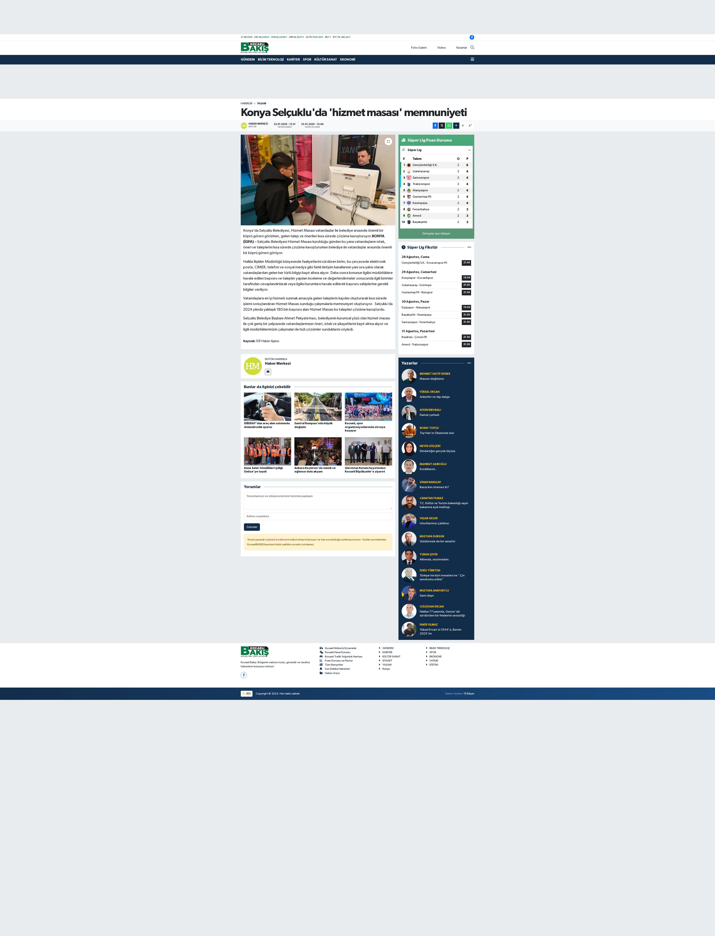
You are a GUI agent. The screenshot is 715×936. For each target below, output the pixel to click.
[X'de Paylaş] (442, 126)
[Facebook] (244, 675)
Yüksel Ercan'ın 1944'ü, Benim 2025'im (440, 631)
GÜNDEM (248, 59)
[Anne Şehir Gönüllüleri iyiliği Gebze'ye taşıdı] (267, 451)
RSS (248, 693)
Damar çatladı (429, 415)
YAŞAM (261, 103)
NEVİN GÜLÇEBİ (430, 446)
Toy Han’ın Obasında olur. (437, 433)
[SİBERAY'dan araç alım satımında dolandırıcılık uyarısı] (267, 406)
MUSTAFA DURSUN (432, 536)
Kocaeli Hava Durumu (337, 652)
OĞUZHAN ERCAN (432, 606)
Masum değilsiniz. (432, 378)
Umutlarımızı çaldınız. (435, 523)
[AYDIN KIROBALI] (409, 412)
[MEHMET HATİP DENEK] (409, 376)
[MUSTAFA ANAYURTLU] (409, 593)
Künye (386, 668)
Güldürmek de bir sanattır (437, 541)
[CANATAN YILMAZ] (409, 502)
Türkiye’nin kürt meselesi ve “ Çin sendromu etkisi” (442, 577)
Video (441, 47)
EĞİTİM (434, 664)
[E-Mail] (268, 372)
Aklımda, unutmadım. (434, 559)
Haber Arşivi (332, 673)
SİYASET (387, 660)
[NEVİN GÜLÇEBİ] (409, 448)
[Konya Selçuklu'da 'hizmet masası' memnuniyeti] (318, 180)
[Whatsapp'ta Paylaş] (449, 126)
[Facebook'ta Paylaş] (435, 126)
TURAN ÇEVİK (429, 554)
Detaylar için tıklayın (436, 233)
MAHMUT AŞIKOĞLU (433, 464)
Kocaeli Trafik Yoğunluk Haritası (343, 656)
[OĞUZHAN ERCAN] (409, 611)
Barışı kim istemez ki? (434, 487)
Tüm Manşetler (334, 664)
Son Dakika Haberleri (337, 668)
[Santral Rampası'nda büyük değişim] (318, 406)
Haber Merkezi (278, 363)
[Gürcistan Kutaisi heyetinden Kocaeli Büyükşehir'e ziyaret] (368, 451)
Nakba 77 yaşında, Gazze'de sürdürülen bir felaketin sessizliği (442, 613)
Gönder (252, 527)
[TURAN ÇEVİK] (409, 557)
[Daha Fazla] (456, 126)
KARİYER (293, 59)
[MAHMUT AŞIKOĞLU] (409, 466)
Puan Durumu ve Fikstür (339, 660)
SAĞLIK (434, 660)
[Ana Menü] (472, 59)
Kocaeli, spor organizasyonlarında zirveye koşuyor (365, 427)
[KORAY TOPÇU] (409, 430)
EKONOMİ (347, 59)
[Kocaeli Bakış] (255, 48)
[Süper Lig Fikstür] (469, 247)
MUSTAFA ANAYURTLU (434, 590)
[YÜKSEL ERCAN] (409, 394)
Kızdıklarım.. (428, 469)
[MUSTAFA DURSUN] (409, 538)
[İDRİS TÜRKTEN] (409, 575)
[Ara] (472, 47)
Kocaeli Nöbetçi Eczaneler (341, 648)
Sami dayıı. (427, 595)
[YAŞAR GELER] (409, 520)
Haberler (246, 103)
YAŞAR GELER (429, 518)
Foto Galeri (419, 47)
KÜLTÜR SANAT (325, 59)
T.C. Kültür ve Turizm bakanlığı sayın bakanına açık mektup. (444, 505)
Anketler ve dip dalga (435, 397)
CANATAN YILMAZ (431, 498)
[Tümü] (469, 363)
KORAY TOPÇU (429, 428)
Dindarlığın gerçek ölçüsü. (438, 451)
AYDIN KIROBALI (430, 410)
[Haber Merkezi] (253, 366)
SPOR (307, 59)
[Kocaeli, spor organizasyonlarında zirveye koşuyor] (368, 406)
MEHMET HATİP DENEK (435, 373)
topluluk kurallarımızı (277, 539)
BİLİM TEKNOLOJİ (271, 59)
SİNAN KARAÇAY (430, 482)
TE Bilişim (468, 693)
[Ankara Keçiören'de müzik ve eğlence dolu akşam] (318, 451)
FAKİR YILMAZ (429, 624)
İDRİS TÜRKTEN (430, 570)
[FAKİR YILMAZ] (409, 629)
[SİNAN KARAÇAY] (409, 484)
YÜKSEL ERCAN (429, 392)
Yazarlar (461, 47)
